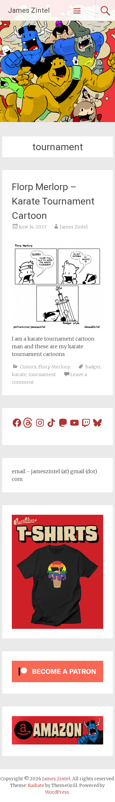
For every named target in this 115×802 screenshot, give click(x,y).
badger (93, 367)
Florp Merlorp (54, 367)
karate (19, 374)
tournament (42, 374)
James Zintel (29, 10)
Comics (28, 367)
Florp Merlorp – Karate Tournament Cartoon (53, 201)
